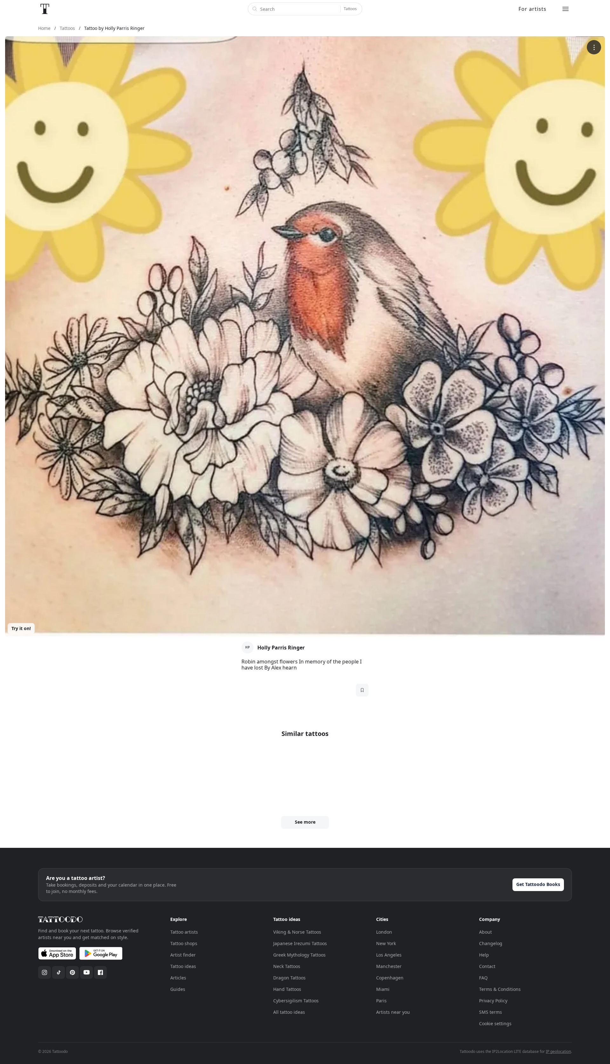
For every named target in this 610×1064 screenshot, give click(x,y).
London (384, 932)
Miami (383, 989)
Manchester (389, 966)
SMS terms (490, 1012)
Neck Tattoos (286, 966)
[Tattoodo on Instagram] (44, 972)
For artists (532, 8)
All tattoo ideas (289, 1012)
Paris (381, 1001)
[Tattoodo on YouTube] (86, 972)
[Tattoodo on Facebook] (100, 972)
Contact (487, 966)
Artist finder (183, 955)
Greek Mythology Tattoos (299, 955)
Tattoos (350, 8)
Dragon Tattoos (289, 978)
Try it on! (21, 628)
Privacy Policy (493, 1001)
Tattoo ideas (183, 966)
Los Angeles (389, 955)
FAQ (483, 978)
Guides (177, 989)
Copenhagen (389, 978)
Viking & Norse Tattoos (297, 932)
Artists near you (393, 1012)
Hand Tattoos (287, 989)
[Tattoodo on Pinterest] (72, 972)
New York (386, 943)
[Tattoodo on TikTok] (58, 972)
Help (484, 955)
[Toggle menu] (565, 9)
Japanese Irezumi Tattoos (300, 943)
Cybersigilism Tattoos (296, 1001)
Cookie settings (495, 1023)
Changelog (490, 943)
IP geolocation (558, 1051)
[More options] (594, 47)
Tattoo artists (184, 932)
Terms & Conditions (500, 989)
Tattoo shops (183, 943)
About (485, 932)
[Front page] (45, 9)
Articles (178, 978)
